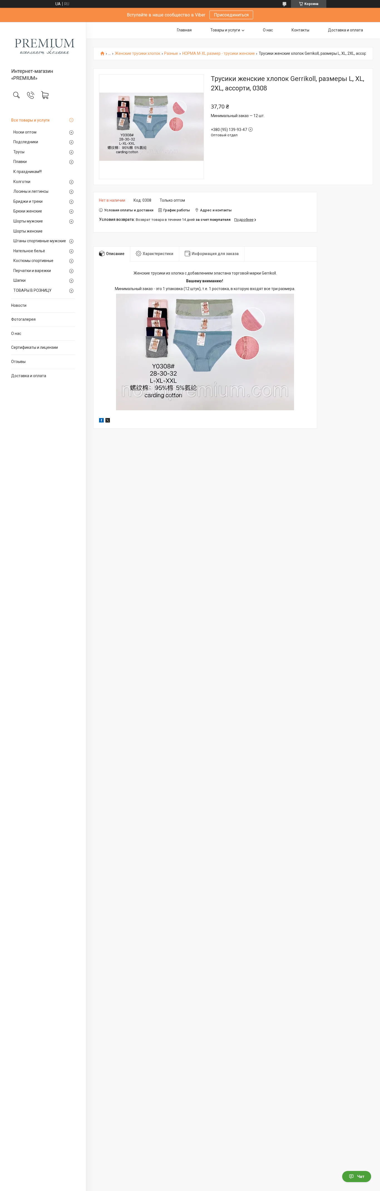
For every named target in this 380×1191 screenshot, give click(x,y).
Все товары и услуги (30, 120)
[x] (107, 421)
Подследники (25, 142)
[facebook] (101, 421)
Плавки (20, 161)
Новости (18, 305)
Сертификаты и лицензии (34, 347)
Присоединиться (231, 15)
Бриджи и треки (28, 201)
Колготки (21, 181)
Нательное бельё (29, 251)
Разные (171, 53)
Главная (184, 30)
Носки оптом (24, 132)
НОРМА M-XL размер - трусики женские (218, 53)
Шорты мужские (28, 221)
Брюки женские (27, 211)
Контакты (300, 30)
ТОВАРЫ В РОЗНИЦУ (32, 290)
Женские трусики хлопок (137, 53)
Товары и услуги (225, 30)
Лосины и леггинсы (30, 191)
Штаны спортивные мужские (39, 241)
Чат (360, 1176)
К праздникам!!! (27, 171)
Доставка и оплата (28, 376)
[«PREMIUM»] (43, 45)
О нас (16, 333)
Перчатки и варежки (32, 270)
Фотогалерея (23, 319)
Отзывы (18, 361)
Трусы (18, 152)
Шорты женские (28, 231)
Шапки (19, 280)
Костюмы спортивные (33, 260)
